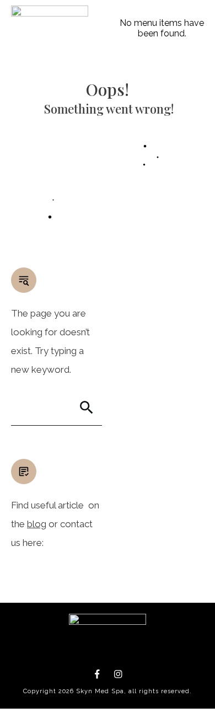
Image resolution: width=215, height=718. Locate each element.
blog (36, 523)
